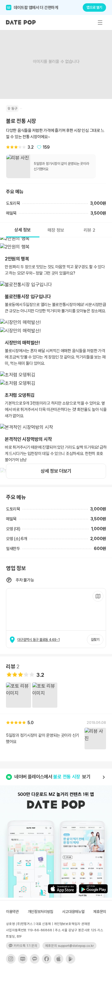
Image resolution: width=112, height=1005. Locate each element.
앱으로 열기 (94, 7)
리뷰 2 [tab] (89, 230)
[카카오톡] (34, 959)
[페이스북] (46, 959)
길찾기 (95, 640)
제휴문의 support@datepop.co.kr (69, 946)
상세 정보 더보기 (56, 471)
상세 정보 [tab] (22, 230)
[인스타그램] (11, 959)
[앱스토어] (58, 959)
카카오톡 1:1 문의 (25, 946)
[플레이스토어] (70, 959)
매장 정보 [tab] (55, 230)
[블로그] (22, 959)
